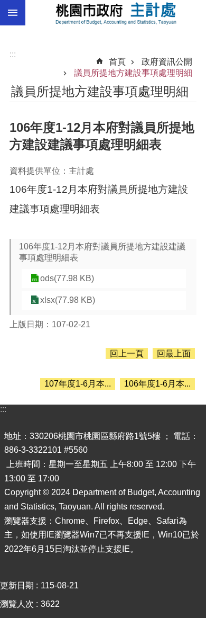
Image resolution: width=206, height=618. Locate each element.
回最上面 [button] (174, 353)
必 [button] (12, 12)
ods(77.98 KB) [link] (67, 278)
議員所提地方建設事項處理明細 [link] (133, 72)
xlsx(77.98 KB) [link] (67, 299)
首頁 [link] (117, 61)
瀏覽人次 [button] (17, 603)
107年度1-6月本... (77, 383)
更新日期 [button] (17, 585)
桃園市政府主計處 (115, 12)
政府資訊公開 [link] (167, 61)
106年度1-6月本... (157, 383)
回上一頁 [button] (127, 353)
